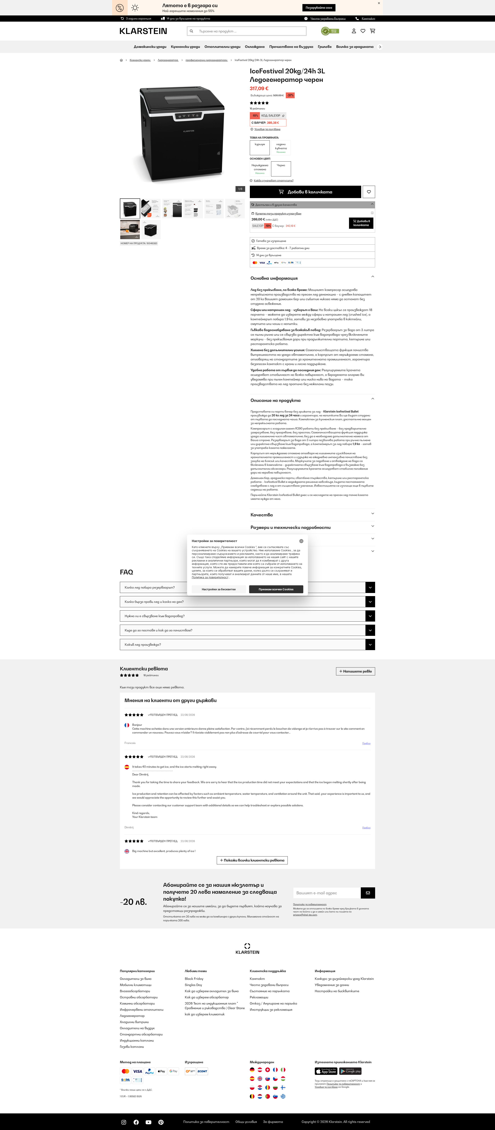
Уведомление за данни (332, 985)
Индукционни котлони (137, 1040)
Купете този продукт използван (278, 213)
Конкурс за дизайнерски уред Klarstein (344, 979)
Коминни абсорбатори (137, 1003)
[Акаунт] (354, 31)
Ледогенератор (168, 60)
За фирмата (273, 1122)
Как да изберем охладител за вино (212, 991)
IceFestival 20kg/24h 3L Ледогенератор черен (263, 60)
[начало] (125, 60)
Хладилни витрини (134, 1022)
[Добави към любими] (369, 192)
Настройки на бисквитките (337, 991)
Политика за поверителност (310, 904)
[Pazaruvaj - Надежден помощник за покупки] (330, 31)
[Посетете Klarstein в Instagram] (124, 1122)
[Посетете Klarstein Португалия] (267, 1096)
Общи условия (246, 1122)
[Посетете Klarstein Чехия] (275, 1078)
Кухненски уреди (140, 60)
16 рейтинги (257, 108)
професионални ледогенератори (207, 60)
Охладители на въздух (137, 1028)
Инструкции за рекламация (271, 1009)
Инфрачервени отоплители (141, 1009)
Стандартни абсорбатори (141, 1034)
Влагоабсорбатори (135, 991)
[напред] (380, 47)
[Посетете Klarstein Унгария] (283, 1078)
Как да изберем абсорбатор (207, 997)
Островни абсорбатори (139, 997)
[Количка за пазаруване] (372, 31)
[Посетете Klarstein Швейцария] (267, 1069)
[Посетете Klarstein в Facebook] (136, 1122)
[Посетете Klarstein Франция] (275, 1069)
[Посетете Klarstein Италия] (283, 1069)
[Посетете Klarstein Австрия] (260, 1069)
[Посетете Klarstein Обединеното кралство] (260, 1078)
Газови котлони (132, 1047)
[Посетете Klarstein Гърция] (283, 1097)
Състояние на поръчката (270, 991)
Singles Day (193, 985)
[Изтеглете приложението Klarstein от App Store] (326, 1071)
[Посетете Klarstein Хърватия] (260, 1087)
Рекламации (259, 997)
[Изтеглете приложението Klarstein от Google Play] (350, 1071)
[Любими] (363, 31)
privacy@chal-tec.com (305, 914)
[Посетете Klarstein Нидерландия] (260, 1096)
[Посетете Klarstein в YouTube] (148, 1122)
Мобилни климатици (135, 985)
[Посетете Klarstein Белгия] (252, 1096)
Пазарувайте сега (319, 7)
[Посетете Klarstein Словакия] (267, 1078)
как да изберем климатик (205, 1014)
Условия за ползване (326, 1087)
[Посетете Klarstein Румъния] (267, 1087)
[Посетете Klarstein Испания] (252, 1078)
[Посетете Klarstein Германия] (252, 1069)
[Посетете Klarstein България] (275, 1087)
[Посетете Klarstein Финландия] (283, 1087)
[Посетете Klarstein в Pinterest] (161, 1122)
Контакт (368, 18)
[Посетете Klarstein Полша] (252, 1087)
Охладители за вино (135, 979)
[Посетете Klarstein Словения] (275, 1096)
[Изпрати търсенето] (191, 31)
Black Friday (194, 979)
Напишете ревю (357, 671)
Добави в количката (309, 191)
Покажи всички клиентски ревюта (253, 860)
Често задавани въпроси (328, 18)
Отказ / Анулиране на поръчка (273, 1003)
